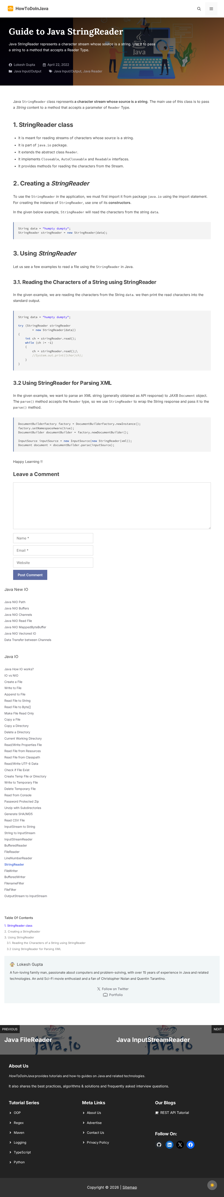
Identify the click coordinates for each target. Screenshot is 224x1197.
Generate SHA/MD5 (18, 814)
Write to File (12, 688)
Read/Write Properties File (23, 745)
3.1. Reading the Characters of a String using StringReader (46, 943)
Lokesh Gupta (24, 65)
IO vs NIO (11, 675)
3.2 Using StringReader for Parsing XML (34, 949)
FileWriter (11, 871)
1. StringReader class (18, 925)
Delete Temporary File (20, 789)
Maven (19, 1132)
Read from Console (18, 795)
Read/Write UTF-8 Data (21, 763)
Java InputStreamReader (153, 1039)
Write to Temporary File (21, 782)
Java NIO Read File (18, 621)
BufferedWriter (14, 877)
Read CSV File (14, 820)
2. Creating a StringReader (22, 931)
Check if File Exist (17, 770)
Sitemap (129, 1187)
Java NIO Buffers (16, 608)
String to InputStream (19, 833)
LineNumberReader (18, 858)
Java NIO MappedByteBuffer (25, 627)
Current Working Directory (23, 738)
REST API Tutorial (174, 1112)
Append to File (14, 694)
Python (19, 1162)
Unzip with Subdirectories (22, 808)
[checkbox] (212, 1185)
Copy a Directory (16, 726)
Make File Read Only (19, 713)
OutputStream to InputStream (25, 896)
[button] (199, 8)
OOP (17, 1113)
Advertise (94, 1123)
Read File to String (17, 700)
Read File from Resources (22, 751)
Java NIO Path (14, 602)
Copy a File (12, 719)
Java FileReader (28, 1039)
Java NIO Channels (18, 614)
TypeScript (22, 1152)
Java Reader (92, 71)
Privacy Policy (98, 1142)
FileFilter (10, 889)
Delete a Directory (17, 732)
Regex (19, 1123)
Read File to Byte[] (17, 707)
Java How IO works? (19, 669)
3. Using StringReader (19, 937)
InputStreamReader (18, 839)
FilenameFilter (14, 883)
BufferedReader (15, 845)
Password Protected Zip (21, 801)
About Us (94, 1113)
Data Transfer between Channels (27, 640)
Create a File (13, 682)
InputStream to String (19, 826)
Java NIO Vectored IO (20, 633)
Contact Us (95, 1132)
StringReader (14, 864)
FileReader (11, 852)
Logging (20, 1142)
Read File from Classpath (22, 757)
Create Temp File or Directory (25, 776)
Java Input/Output (27, 71)
